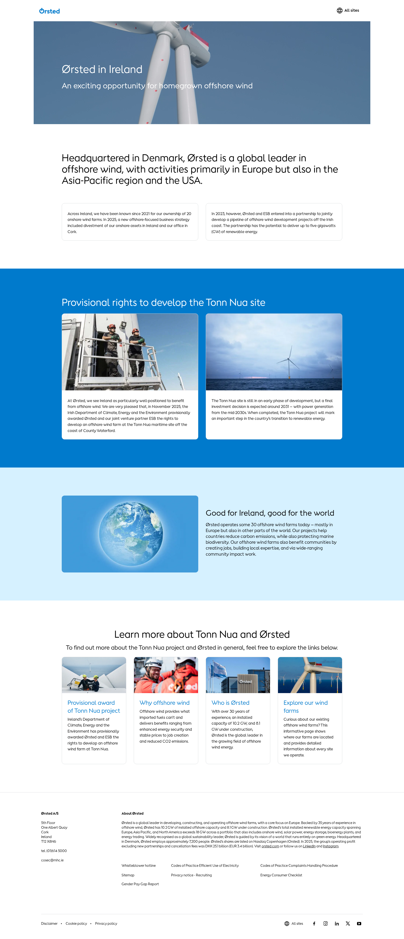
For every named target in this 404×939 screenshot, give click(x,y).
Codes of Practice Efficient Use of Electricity (205, 865)
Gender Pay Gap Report (140, 884)
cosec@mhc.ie (52, 860)
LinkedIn (309, 846)
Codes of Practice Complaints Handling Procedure (299, 865)
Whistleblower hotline (139, 865)
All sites (297, 923)
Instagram (331, 846)
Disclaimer (49, 923)
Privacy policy (106, 923)
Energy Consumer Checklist (281, 875)
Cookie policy (76, 923)
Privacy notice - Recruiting (191, 875)
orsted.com (270, 846)
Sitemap (128, 875)
